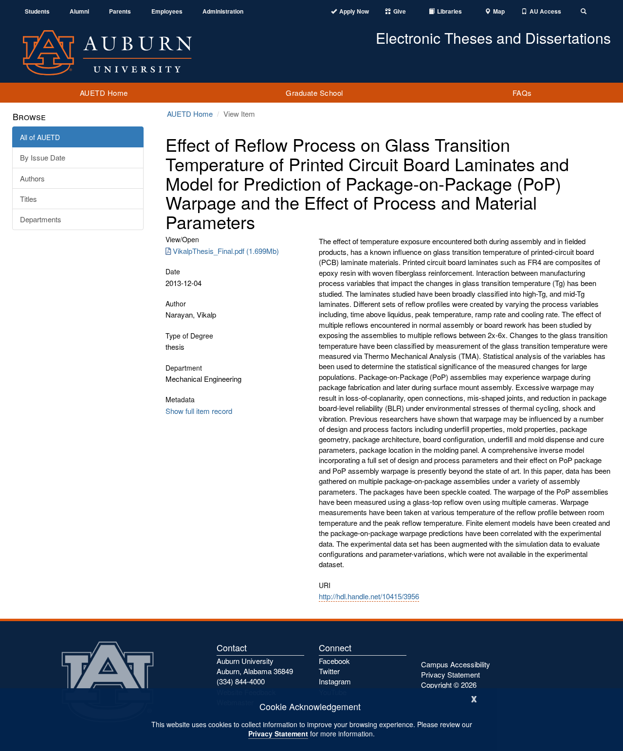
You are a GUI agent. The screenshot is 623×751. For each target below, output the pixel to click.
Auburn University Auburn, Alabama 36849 (255, 666)
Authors (32, 178)
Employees (167, 11)
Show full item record (198, 411)
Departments (40, 219)
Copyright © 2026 (448, 684)
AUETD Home (104, 93)
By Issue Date (42, 157)
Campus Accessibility (455, 664)
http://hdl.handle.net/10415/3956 (369, 596)
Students (37, 11)
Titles (28, 199)
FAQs (522, 93)
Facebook (334, 661)
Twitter (329, 671)
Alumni (79, 11)
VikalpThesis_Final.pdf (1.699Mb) (226, 251)
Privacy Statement (278, 733)
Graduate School (314, 93)
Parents (120, 11)
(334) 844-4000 (241, 681)
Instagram (335, 681)
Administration (222, 11)
